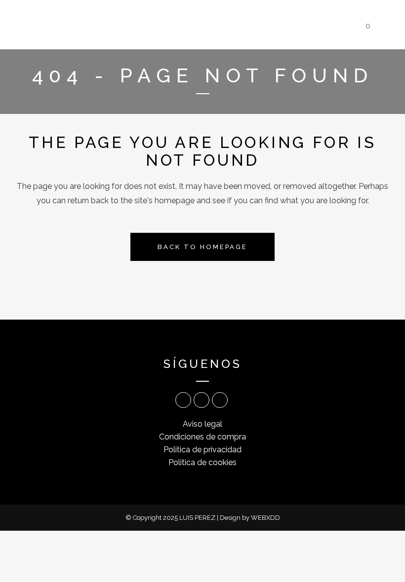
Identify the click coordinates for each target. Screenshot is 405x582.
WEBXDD (265, 517)
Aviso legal (202, 424)
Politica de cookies (202, 462)
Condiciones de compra (202, 436)
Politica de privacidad (202, 449)
